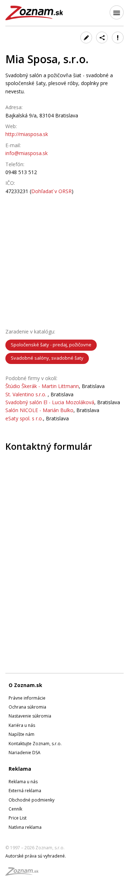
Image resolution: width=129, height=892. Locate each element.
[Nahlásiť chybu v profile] (118, 37)
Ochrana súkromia (27, 707)
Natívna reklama (25, 827)
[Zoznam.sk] (24, 873)
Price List (18, 818)
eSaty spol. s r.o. (24, 418)
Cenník (15, 809)
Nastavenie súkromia (30, 716)
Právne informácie (27, 698)
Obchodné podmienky (31, 800)
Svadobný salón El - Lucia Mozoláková (49, 402)
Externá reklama (25, 791)
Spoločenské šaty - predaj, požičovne (51, 344)
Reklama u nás (23, 782)
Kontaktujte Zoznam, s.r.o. (35, 744)
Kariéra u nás (22, 725)
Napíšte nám (21, 734)
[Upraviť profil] (86, 37)
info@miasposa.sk (26, 153)
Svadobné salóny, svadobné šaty (47, 358)
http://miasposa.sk (26, 134)
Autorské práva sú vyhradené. (35, 856)
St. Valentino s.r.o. (26, 394)
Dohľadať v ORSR (51, 191)
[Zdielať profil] (102, 37)
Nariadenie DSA (24, 752)
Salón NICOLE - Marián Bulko (39, 410)
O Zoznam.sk (25, 685)
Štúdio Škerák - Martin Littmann (42, 386)
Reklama (20, 768)
